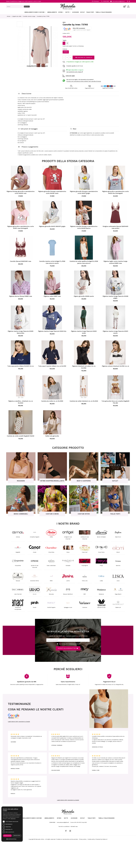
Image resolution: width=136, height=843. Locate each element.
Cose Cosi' (84, 552)
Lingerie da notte (16, 16)
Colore (65, 49)
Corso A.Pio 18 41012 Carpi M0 (78, 822)
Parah (34, 607)
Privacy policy (82, 839)
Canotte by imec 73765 (43, 16)
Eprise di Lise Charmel (34, 566)
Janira (68, 580)
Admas (18, 537)
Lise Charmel (18, 594)
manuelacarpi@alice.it (118, 1)
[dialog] (12, 824)
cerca (27, 6)
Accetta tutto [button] (7, 835)
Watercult (118, 607)
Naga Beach (118, 594)
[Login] (128, 6)
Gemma (118, 565)
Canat (34, 552)
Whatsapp (96, 1)
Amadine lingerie (34, 537)
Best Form (118, 537)
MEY (85, 594)
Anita (51, 537)
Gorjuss (18, 580)
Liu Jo (34, 594)
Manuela (51, 594)
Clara (68, 552)
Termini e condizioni (63, 826)
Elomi (118, 552)
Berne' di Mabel (101, 537)
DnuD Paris (101, 552)
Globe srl (104, 839)
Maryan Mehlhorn (68, 594)
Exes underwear (51, 565)
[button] (12, 839)
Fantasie (68, 565)
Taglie (64, 40)
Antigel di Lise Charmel (68, 537)
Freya (101, 565)
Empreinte (18, 565)
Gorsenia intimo (34, 580)
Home (8, 16)
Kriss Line (84, 580)
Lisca (118, 580)
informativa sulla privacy (72, 644)
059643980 (106, 1)
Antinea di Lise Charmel (85, 537)
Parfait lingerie (51, 607)
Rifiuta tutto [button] (17, 835)
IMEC (64, 22)
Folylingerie (85, 565)
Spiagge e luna (68, 607)
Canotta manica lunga (29, 16)
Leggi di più (13, 818)
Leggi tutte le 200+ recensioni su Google (19, 721)
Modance (101, 594)
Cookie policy (91, 839)
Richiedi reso (74, 826)
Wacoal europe (101, 607)
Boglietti (18, 552)
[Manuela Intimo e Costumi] (68, 9)
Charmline (51, 552)
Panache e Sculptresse (18, 608)
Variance (84, 607)
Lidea (101, 580)
